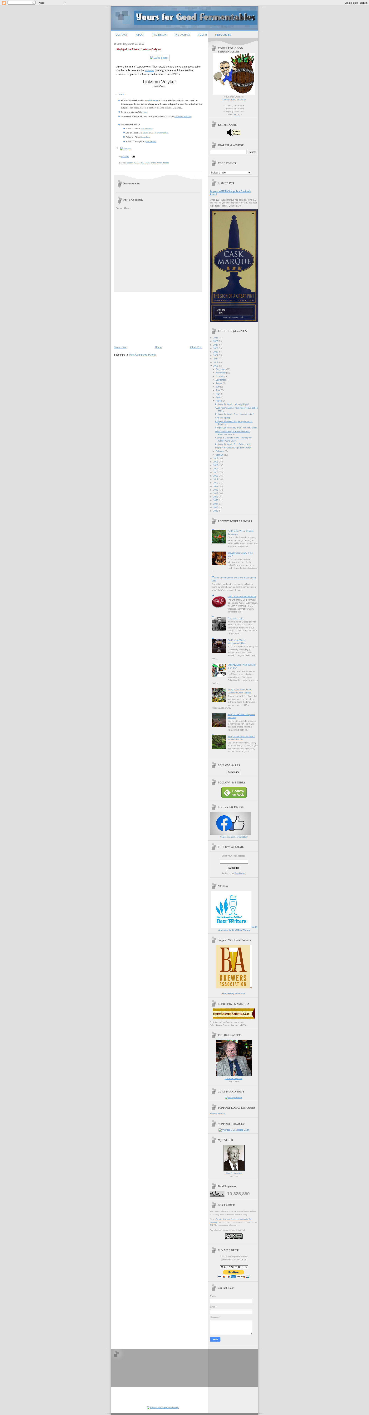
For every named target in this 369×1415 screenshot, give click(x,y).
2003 (216, 507)
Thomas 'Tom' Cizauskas (234, 99)
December (221, 369)
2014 (216, 469)
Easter (129, 163)
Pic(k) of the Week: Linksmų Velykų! (138, 49)
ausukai (149, 70)
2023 (216, 348)
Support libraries (217, 1113)
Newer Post (120, 347)
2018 (216, 366)
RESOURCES (223, 34)
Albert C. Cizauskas (234, 1173)
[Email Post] (133, 156)
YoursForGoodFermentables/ (234, 837)
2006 (216, 497)
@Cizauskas (146, 128)
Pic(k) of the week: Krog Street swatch (233, 448)
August (219, 383)
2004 (216, 504)
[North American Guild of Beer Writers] (231, 927)
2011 (216, 479)
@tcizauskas (150, 141)
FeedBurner (240, 873)
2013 (216, 472)
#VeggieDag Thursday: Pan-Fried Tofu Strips (236, 428)
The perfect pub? (236, 618)
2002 (216, 511)
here (145, 112)
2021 (216, 355)
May (218, 394)
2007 (216, 493)
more (121, 94)
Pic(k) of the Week (153, 163)
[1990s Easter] (159, 57)
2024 (216, 345)
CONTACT (121, 34)
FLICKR (202, 34)
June (218, 390)
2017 (216, 458)
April (218, 397)
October (220, 376)
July (218, 387)
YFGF (237, 114)
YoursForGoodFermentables (155, 133)
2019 (216, 362)
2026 (216, 338)
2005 (216, 500)
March (219, 401)
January (220, 455)
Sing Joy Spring (222, 418)
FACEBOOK (160, 34)
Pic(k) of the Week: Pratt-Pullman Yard (233, 444)
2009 (216, 486)
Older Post (196, 347)
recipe (166, 163)
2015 (216, 465)
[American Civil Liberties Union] (234, 1130)
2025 (216, 341)
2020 (216, 359)
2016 (216, 462)
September (221, 380)
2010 (216, 483)
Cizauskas (144, 137)
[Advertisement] (142, 318)
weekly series (152, 100)
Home (158, 347)
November (221, 373)
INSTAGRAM (182, 34)
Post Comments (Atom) (142, 354)
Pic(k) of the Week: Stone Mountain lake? (234, 414)
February (220, 451)
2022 (216, 352)
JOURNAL (139, 163)
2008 (216, 490)
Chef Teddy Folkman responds (242, 596)
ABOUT (140, 34)
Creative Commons (183, 116)
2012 (216, 476)
